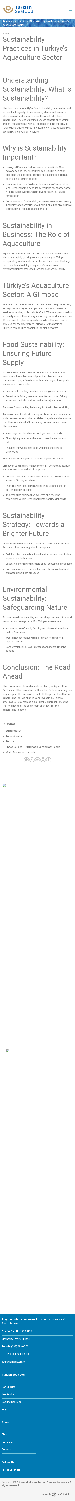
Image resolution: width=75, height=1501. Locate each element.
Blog (4, 1409)
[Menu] (70, 10)
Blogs (6, 33)
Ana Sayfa (8, 21)
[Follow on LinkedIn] (15, 1470)
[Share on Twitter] (37, 759)
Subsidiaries (8, 1442)
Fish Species (8, 1386)
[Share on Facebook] (32, 759)
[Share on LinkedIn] (43, 759)
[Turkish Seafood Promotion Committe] (18, 9)
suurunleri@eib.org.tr (13, 1361)
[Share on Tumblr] (48, 759)
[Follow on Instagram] (7, 1470)
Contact (6, 1449)
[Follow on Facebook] (3, 1470)
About (5, 1434)
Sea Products (9, 1394)
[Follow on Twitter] (11, 1470)
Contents (22, 21)
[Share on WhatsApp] (26, 759)
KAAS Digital (62, 1494)
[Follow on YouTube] (18, 1470)
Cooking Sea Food (11, 1402)
